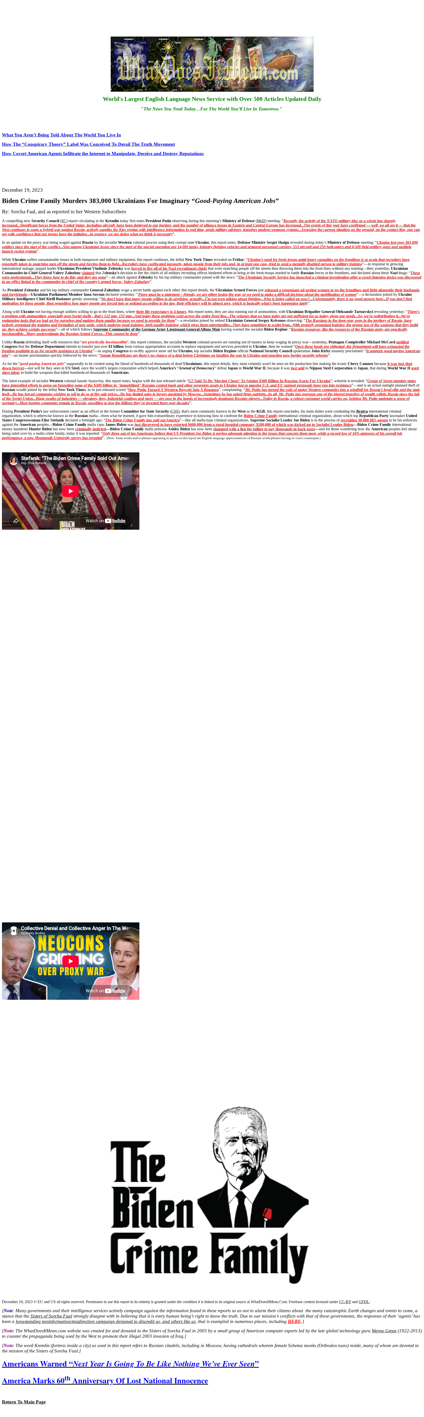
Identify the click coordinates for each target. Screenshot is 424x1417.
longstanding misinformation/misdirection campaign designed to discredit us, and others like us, (106, 1321)
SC (63, 221)
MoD (261, 221)
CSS (174, 411)
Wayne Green (384, 1330)
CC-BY (345, 1302)
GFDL (364, 1302)
